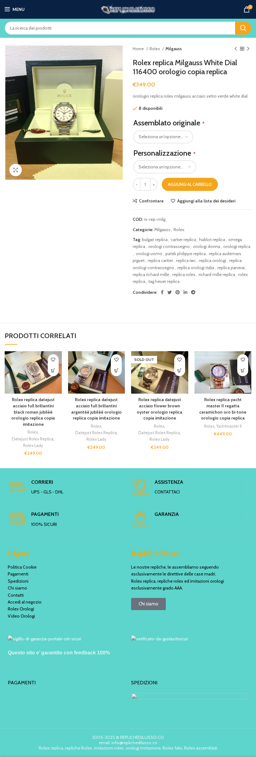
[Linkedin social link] (185, 292)
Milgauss (173, 48)
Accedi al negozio (25, 602)
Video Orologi (21, 616)
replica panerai (231, 267)
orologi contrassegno (169, 246)
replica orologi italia (195, 267)
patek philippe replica (185, 253)
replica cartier (160, 260)
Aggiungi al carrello (190, 184)
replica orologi (212, 260)
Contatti (16, 595)
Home (139, 48)
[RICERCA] (243, 28)
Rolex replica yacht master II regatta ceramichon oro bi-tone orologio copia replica (222, 409)
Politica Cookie (22, 567)
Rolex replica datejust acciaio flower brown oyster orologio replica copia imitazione (159, 409)
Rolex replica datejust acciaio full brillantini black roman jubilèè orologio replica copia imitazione (33, 412)
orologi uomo (149, 253)
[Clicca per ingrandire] (15, 170)
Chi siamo (17, 588)
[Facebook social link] (162, 292)
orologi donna (206, 246)
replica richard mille (151, 274)
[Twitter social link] (169, 292)
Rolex (155, 48)
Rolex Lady (33, 445)
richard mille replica (217, 274)
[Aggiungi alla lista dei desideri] (53, 359)
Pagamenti (18, 574)
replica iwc (186, 260)
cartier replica (183, 239)
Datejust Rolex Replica (32, 438)
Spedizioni (18, 581)
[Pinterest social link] (178, 292)
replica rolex (183, 274)
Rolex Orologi (21, 609)
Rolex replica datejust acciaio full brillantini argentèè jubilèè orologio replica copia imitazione (96, 409)
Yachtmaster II (229, 426)
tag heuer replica (164, 281)
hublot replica (212, 239)
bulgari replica (155, 239)
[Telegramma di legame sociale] (193, 292)
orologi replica (236, 246)
